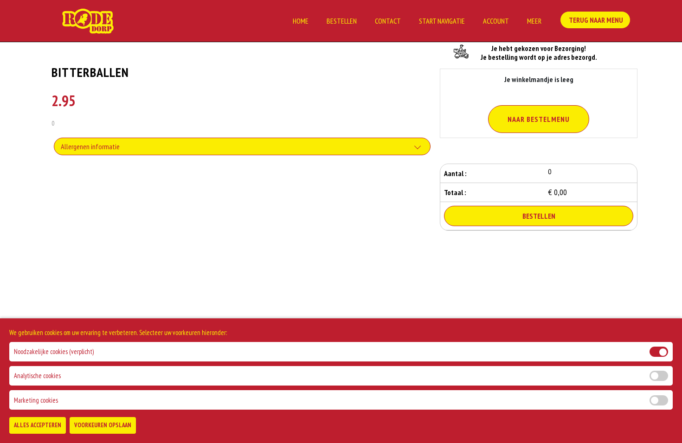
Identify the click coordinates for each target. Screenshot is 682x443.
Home (301, 20)
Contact (388, 20)
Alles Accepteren (37, 425)
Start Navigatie (442, 20)
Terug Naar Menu (595, 20)
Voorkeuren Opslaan (102, 425)
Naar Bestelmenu (539, 119)
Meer (534, 20)
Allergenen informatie (90, 146)
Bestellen (342, 20)
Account (496, 20)
